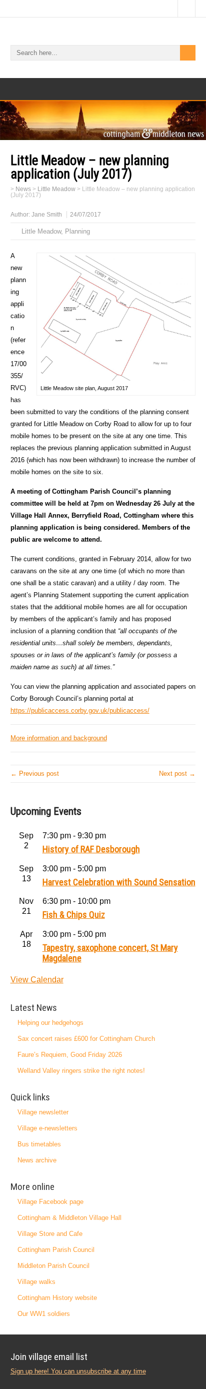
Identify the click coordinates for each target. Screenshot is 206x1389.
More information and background (58, 738)
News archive (37, 1160)
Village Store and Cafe (50, 1233)
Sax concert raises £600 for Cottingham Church (86, 1038)
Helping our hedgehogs (51, 1022)
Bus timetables (39, 1144)
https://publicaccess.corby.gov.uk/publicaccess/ (80, 710)
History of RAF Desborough (91, 849)
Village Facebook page (51, 1201)
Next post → (177, 773)
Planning (77, 231)
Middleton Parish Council (54, 1265)
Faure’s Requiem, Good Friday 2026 (70, 1054)
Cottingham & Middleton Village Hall (70, 1217)
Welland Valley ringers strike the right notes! (81, 1070)
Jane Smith (47, 214)
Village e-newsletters (48, 1128)
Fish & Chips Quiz (73, 914)
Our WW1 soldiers (44, 1313)
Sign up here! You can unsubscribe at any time (78, 1371)
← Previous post (34, 773)
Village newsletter (43, 1112)
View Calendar (37, 979)
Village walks (37, 1281)
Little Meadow (41, 231)
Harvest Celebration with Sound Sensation (119, 882)
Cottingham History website (57, 1297)
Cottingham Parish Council (56, 1249)
